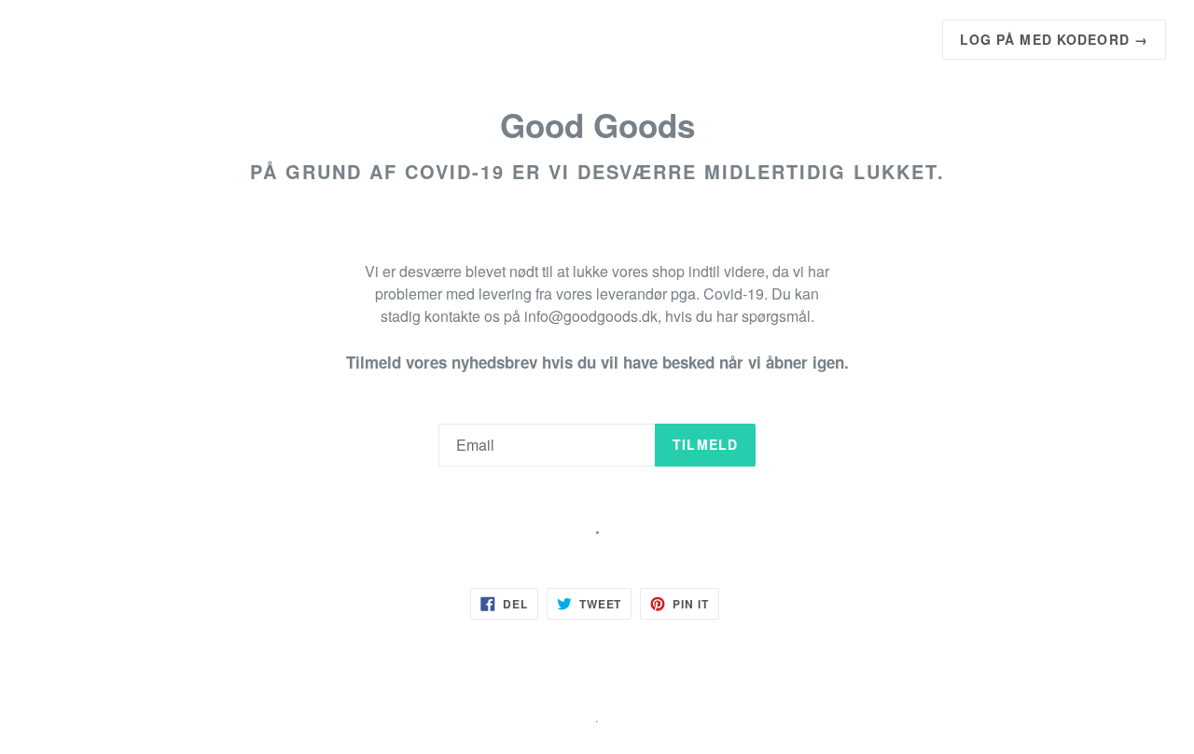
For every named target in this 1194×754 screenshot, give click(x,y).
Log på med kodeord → (1054, 39)
